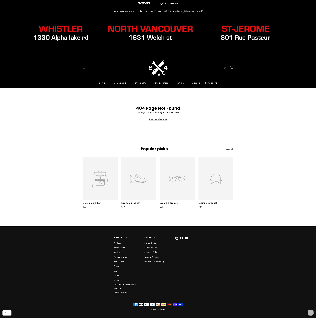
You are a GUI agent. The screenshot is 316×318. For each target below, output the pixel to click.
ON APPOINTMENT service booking (125, 286)
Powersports (211, 82)
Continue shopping (158, 118)
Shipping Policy (151, 252)
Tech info (180, 82)
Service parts (140, 82)
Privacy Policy (150, 242)
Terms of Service (151, 256)
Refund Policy (150, 247)
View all (229, 148)
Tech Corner (119, 261)
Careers (117, 275)
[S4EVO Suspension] (144, 4)
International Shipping (154, 261)
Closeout (196, 82)
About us (117, 280)
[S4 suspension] (169, 3)
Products (117, 242)
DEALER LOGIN (120, 292)
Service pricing (120, 256)
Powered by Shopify (158, 309)
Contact (117, 266)
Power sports (119, 247)
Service (103, 82)
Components (120, 82)
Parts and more (161, 82)
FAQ (115, 270)
